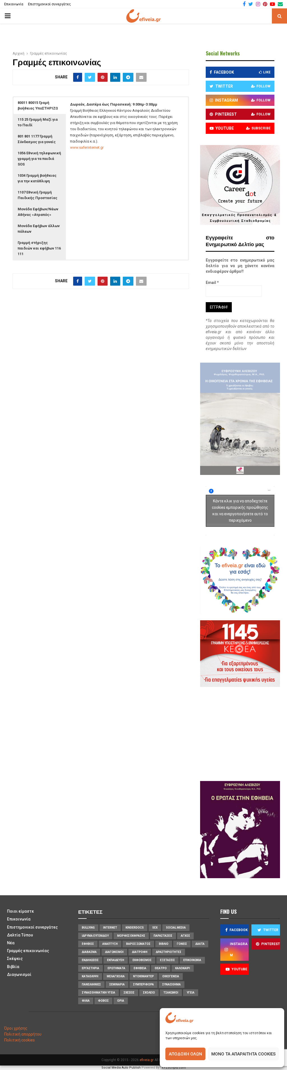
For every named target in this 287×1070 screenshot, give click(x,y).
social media (176, 927)
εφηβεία (140, 968)
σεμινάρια (117, 984)
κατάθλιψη (90, 976)
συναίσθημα (171, 984)
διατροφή (139, 952)
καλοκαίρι (182, 968)
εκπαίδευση (115, 960)
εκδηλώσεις (90, 960)
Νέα (11, 943)
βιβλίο (163, 943)
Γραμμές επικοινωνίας (28, 950)
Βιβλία (13, 966)
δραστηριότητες (168, 952)
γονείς (182, 943)
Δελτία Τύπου (20, 935)
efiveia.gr (147, 1060)
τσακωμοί (170, 992)
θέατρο (161, 968)
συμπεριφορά (143, 984)
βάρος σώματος (138, 943)
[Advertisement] (246, 733)
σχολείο (149, 992)
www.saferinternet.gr (87, 147)
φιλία (86, 1000)
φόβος (103, 1000)
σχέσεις (129, 992)
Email (212, 282)
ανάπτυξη (110, 943)
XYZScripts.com (174, 1067)
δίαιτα (200, 943)
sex (155, 927)
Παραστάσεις (163, 935)
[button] (39, 105)
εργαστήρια (90, 968)
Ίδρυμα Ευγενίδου (95, 935)
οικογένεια (170, 976)
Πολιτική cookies (19, 1040)
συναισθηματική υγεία (98, 992)
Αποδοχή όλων (185, 1054)
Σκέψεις (15, 958)
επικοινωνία (192, 960)
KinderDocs (135, 927)
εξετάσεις (167, 960)
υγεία (191, 992)
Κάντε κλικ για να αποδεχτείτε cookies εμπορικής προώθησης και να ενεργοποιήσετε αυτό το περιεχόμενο (240, 511)
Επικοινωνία (13, 4)
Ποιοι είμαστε (20, 911)
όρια (120, 1000)
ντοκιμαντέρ (143, 976)
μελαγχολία (116, 976)
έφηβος (88, 943)
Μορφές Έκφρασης (131, 935)
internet (110, 927)
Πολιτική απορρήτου (22, 1034)
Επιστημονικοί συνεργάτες (49, 4)
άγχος (185, 935)
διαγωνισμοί (114, 952)
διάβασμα (89, 952)
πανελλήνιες (91, 984)
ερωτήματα (116, 968)
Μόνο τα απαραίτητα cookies (243, 1054)
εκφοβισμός (142, 960)
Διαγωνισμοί (19, 974)
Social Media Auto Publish (121, 1067)
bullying (88, 927)
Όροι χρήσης (15, 1028)
